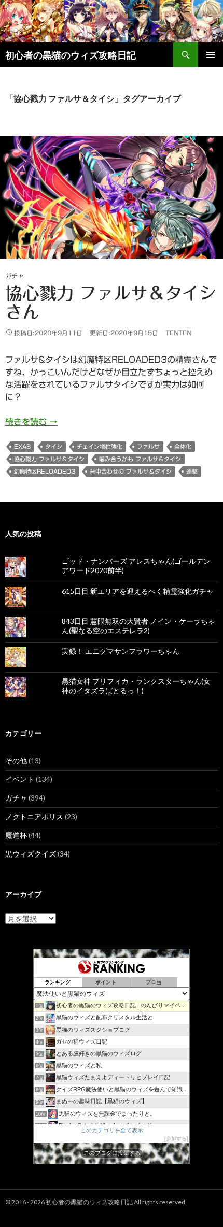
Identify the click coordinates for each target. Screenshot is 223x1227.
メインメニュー (210, 54)
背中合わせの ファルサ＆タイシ (131, 471)
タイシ (53, 446)
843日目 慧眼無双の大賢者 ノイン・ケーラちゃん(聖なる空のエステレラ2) (138, 626)
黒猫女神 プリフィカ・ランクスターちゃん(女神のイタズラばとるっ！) (136, 686)
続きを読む (31, 422)
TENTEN (178, 333)
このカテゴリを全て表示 (111, 1130)
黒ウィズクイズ (30, 853)
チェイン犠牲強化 (99, 446)
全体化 (182, 446)
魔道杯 (16, 835)
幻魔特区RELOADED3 (44, 471)
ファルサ (148, 446)
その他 (16, 760)
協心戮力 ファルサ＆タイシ (49, 459)
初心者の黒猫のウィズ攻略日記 (70, 55)
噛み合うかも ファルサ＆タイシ (140, 459)
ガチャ (14, 276)
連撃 (192, 471)
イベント (19, 779)
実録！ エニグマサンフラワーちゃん (120, 651)
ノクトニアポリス (34, 816)
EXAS (22, 446)
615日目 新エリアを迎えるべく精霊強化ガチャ (138, 591)
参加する (176, 1139)
